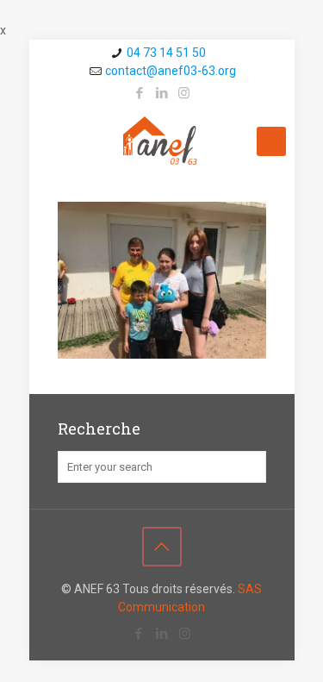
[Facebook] (139, 93)
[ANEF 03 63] (162, 141)
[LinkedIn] (161, 93)
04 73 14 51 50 (166, 52)
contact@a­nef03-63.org (170, 71)
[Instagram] (184, 93)
